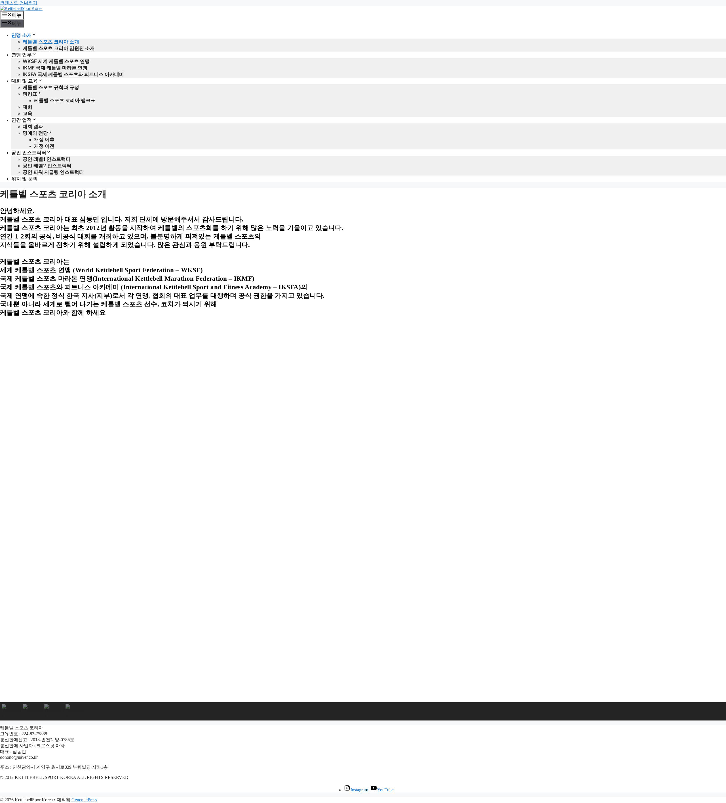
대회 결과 (33, 126)
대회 (27, 107)
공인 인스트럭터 (28, 152)
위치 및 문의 (24, 178)
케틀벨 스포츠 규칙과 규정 (51, 87)
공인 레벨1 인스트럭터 (47, 159)
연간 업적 (21, 120)
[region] (363, 520)
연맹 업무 (21, 55)
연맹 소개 (21, 35)
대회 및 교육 (24, 81)
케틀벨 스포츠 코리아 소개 (51, 42)
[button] (363, 688)
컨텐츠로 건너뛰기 (18, 2)
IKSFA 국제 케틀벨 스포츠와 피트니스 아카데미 (73, 74)
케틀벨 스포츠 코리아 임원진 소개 (59, 48)
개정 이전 (44, 146)
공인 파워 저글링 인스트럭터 (53, 172)
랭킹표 (30, 94)
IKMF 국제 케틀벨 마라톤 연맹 (55, 68)
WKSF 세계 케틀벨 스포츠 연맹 (56, 61)
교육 (27, 113)
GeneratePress (84, 799)
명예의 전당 (35, 133)
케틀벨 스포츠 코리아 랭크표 (64, 100)
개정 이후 (44, 139)
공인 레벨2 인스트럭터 (47, 165)
